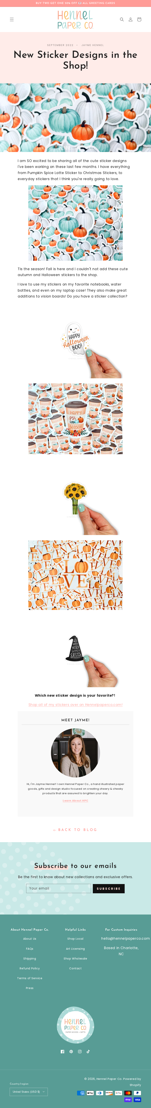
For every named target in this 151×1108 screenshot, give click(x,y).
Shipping (29, 959)
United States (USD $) (26, 1091)
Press (30, 988)
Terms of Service (29, 978)
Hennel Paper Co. (110, 1079)
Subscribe (109, 889)
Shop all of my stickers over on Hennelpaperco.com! (76, 704)
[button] (122, 19)
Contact (75, 968)
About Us (29, 939)
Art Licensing (75, 949)
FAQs (29, 949)
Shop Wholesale (75, 959)
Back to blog (78, 830)
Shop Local (75, 939)
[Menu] (11, 19)
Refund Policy (30, 968)
